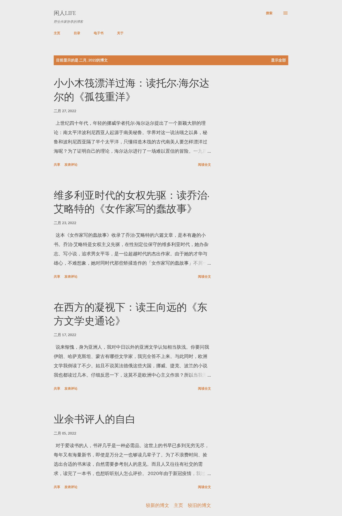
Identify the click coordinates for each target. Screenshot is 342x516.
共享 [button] (57, 164)
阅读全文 (204, 164)
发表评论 (70, 164)
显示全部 (278, 60)
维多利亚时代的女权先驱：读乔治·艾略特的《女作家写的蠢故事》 (131, 202)
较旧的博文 (199, 505)
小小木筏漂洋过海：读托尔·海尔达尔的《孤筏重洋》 (131, 89)
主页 (57, 33)
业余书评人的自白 (95, 419)
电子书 (99, 33)
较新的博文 (157, 505)
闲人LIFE (65, 13)
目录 (77, 33)
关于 (120, 33)
